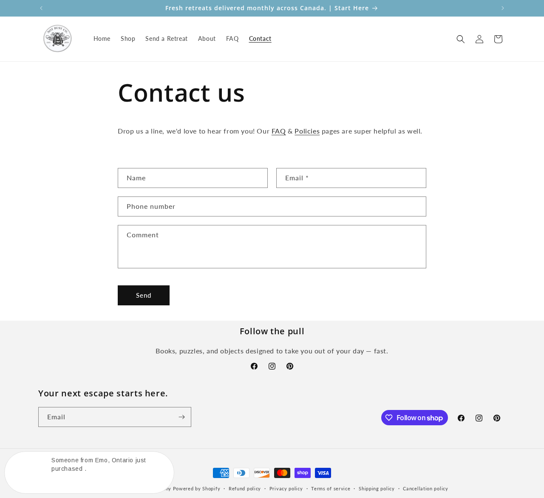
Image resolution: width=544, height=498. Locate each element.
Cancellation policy (425, 488)
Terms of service (330, 488)
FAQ (279, 131)
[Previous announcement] (41, 8)
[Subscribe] (181, 417)
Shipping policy (377, 488)
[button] (460, 39)
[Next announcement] (502, 8)
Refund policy (245, 488)
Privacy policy (286, 488)
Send (143, 295)
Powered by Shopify (197, 488)
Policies (307, 131)
